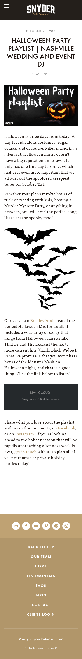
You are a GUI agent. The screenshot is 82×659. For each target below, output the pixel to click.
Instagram (24, 433)
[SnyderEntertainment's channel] (36, 526)
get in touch (25, 451)
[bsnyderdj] (56, 526)
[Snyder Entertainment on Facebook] (26, 526)
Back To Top (41, 547)
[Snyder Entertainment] (46, 526)
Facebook (66, 428)
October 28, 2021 (41, 31)
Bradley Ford (42, 320)
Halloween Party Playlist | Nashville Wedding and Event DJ (41, 52)
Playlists (41, 74)
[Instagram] (66, 526)
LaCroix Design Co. (46, 648)
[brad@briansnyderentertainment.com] (16, 526)
